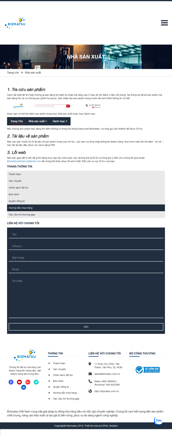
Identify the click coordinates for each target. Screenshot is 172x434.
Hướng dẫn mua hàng (20, 207)
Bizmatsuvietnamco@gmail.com (24, 161)
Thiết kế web (91, 425)
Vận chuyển (15, 181)
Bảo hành (14, 194)
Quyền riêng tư (17, 201)
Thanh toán (15, 174)
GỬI (86, 326)
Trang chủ (13, 72)
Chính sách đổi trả (18, 187)
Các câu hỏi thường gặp (22, 214)
